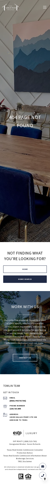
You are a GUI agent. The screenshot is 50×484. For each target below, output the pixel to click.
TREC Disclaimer (25, 461)
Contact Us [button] (25, 358)
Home (25, 269)
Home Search (25, 279)
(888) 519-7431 (30, 441)
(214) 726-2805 (15, 408)
